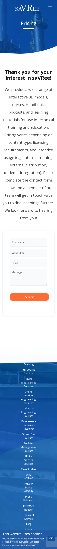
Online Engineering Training (28, 360)
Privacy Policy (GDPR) (28, 487)
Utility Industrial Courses (28, 459)
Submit (29, 297)
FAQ (28, 524)
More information (28, 545)
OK (51, 538)
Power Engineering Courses (28, 382)
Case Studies (28, 469)
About (28, 529)
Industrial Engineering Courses (28, 412)
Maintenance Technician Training (28, 425)
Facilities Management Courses (29, 447)
